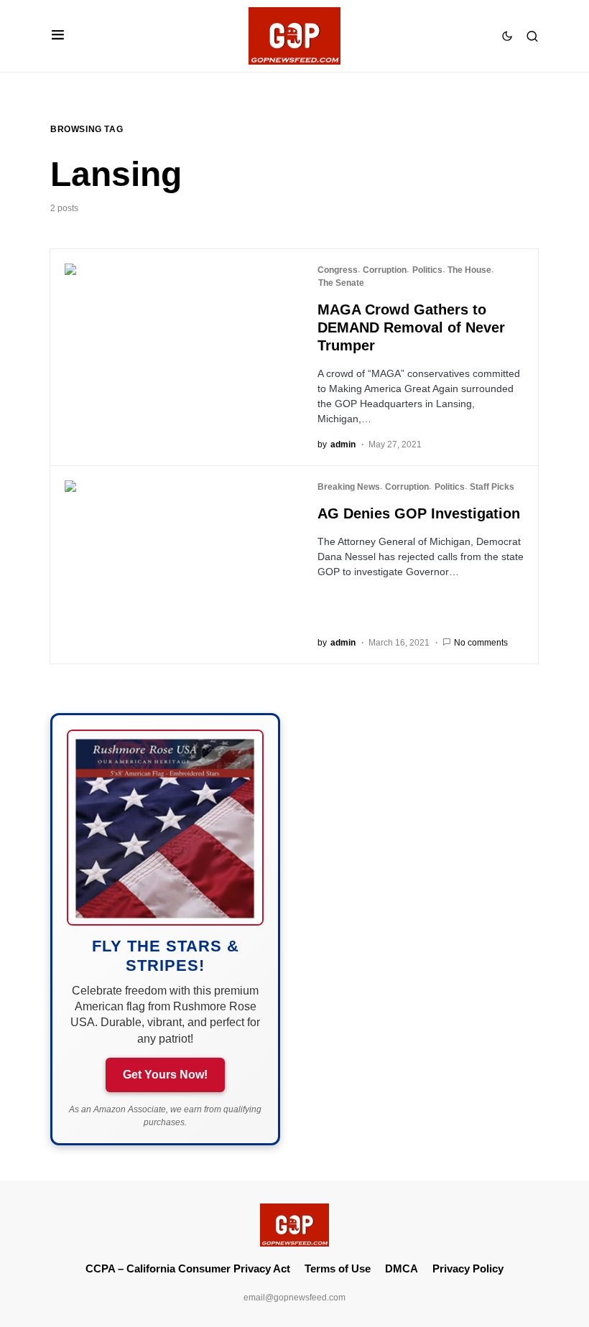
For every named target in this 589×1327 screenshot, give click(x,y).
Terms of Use (338, 1268)
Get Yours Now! (165, 1074)
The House (469, 270)
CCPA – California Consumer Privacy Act (187, 1268)
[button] (57, 36)
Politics (427, 270)
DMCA (401, 1268)
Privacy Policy (468, 1268)
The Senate (341, 283)
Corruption (385, 270)
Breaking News (348, 487)
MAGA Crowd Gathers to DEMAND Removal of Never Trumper (411, 327)
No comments (481, 643)
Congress (337, 270)
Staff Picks (492, 487)
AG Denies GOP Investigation (418, 513)
